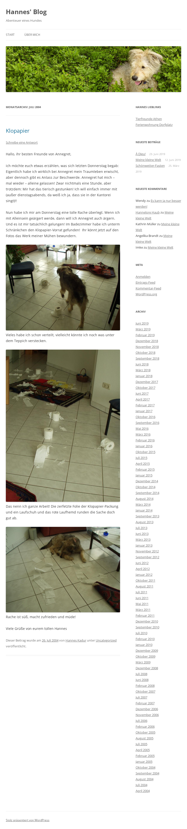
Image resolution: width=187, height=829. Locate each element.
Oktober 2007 (145, 691)
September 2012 (147, 557)
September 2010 (147, 627)
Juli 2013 (141, 528)
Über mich (32, 35)
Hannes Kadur (75, 640)
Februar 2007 (145, 703)
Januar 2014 (144, 510)
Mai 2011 (142, 604)
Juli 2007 (141, 697)
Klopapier (17, 130)
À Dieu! (141, 154)
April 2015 (143, 463)
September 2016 (147, 422)
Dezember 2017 (147, 382)
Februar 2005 (145, 756)
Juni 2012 (142, 563)
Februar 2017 (145, 405)
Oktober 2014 (145, 487)
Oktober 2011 (145, 580)
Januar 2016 (144, 446)
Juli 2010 (141, 633)
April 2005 (143, 750)
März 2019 (143, 329)
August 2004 (144, 779)
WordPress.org (146, 294)
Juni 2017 (142, 393)
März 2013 (143, 539)
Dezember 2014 (147, 481)
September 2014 (147, 493)
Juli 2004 (141, 785)
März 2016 (143, 434)
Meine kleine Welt (148, 160)
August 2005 (144, 738)
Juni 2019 (142, 323)
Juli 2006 (141, 720)
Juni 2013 (142, 533)
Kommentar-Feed (148, 288)
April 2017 (143, 399)
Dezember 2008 (147, 668)
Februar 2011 (145, 615)
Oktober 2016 (145, 417)
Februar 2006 (145, 726)
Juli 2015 (141, 458)
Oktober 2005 (145, 732)
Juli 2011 (141, 592)
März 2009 (143, 662)
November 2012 (147, 551)
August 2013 (144, 522)
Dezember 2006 (147, 709)
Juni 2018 (142, 364)
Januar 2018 (144, 376)
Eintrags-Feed (145, 282)
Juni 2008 (142, 680)
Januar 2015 (144, 475)
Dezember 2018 (147, 341)
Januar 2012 (144, 574)
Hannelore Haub (148, 212)
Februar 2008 (145, 685)
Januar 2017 (144, 411)
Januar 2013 (144, 545)
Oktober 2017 (145, 387)
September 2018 (147, 358)
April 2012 (143, 569)
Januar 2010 (144, 645)
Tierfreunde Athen (149, 119)
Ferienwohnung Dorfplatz (154, 124)
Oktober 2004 (145, 767)
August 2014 (144, 498)
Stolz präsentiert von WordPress (27, 820)
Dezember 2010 (147, 621)
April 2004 (143, 791)
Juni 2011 (142, 598)
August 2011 (144, 586)
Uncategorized (106, 640)
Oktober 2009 (145, 656)
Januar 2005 (144, 761)
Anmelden (143, 276)
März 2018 (143, 370)
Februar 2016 (145, 440)
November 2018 (147, 347)
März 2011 (143, 609)
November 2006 (147, 715)
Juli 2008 (141, 674)
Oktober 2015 (145, 452)
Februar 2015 (145, 469)
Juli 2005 (141, 744)
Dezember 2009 (147, 650)
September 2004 (147, 773)
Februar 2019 (145, 335)
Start (10, 35)
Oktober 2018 (145, 352)
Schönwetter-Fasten (150, 165)
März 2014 (143, 504)
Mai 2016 (142, 428)
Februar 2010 (145, 639)
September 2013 (147, 516)
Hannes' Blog (26, 11)
